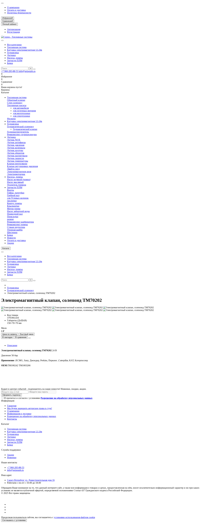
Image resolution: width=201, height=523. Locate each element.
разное (10, 219)
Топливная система (16, 47)
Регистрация (13, 32)
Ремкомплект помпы (17, 224)
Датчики (11, 55)
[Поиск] (34, 69)
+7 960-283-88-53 (10, 71)
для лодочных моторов (24, 110)
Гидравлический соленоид (20, 126)
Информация (7, 400)
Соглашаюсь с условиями (14, 520)
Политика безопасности (19, 12)
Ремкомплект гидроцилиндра (22, 134)
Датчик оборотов (15, 153)
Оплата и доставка (16, 10)
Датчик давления (15, 145)
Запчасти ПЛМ (14, 60)
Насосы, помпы (15, 58)
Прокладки (12, 216)
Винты (10, 190)
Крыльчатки (13, 206)
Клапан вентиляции (17, 163)
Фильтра (11, 118)
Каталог (5, 424)
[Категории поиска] (2, 40)
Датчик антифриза (16, 142)
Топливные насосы (16, 105)
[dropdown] (2, 3)
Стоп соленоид (14, 102)
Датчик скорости (15, 158)
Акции (10, 243)
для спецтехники (21, 116)
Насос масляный (15, 182)
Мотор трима (13, 208)
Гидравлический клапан (25, 129)
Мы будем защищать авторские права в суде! (29, 408)
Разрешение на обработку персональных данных (31, 416)
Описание (12, 345)
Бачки (10, 63)
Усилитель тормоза (16, 185)
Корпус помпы (14, 203)
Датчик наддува (15, 150)
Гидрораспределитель (18, 132)
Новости (11, 237)
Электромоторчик (16, 174)
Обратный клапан (16, 100)
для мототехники (21, 113)
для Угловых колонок (18, 198)
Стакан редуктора (16, 227)
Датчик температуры (17, 161)
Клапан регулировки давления (22, 166)
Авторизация (13, 29)
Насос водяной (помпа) (18, 179)
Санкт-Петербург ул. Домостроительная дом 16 (31, 480)
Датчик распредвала (17, 155)
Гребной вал (13, 195)
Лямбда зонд (13, 169)
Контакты (12, 419)
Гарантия (11, 405)
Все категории (14, 44)
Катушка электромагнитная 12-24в (24, 50)
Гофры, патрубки (15, 192)
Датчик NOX (13, 140)
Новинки (11, 457)
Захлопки (12, 200)
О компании (13, 7)
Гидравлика (13, 52)
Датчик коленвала (16, 147)
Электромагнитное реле (19, 171)
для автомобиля (21, 108)
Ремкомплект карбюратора (20, 222)
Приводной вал (15, 214)
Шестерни (12, 232)
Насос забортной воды (18, 211)
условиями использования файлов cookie (74, 517)
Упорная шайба (15, 230)
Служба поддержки (11, 450)
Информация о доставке (19, 413)
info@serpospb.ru (27, 71)
